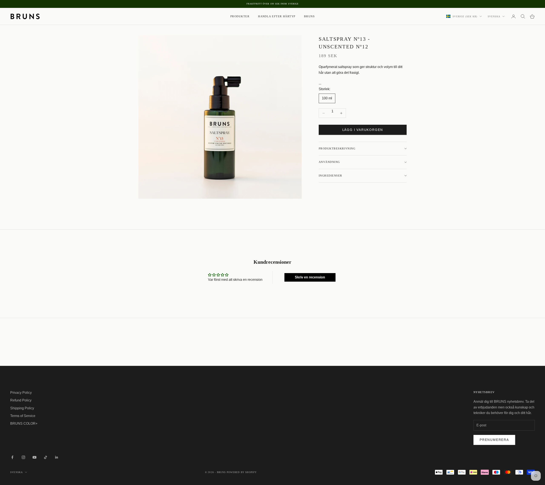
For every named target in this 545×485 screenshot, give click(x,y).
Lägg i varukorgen (362, 130)
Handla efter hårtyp (276, 16)
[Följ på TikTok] (45, 457)
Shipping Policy (22, 408)
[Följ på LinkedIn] (56, 457)
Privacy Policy (21, 392)
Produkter (240, 16)
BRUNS (309, 16)
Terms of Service (22, 416)
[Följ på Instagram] (23, 457)
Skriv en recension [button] (310, 277)
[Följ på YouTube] (34, 457)
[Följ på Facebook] (12, 457)
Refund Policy (21, 400)
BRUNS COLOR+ (23, 423)
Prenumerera (494, 440)
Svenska (494, 16)
